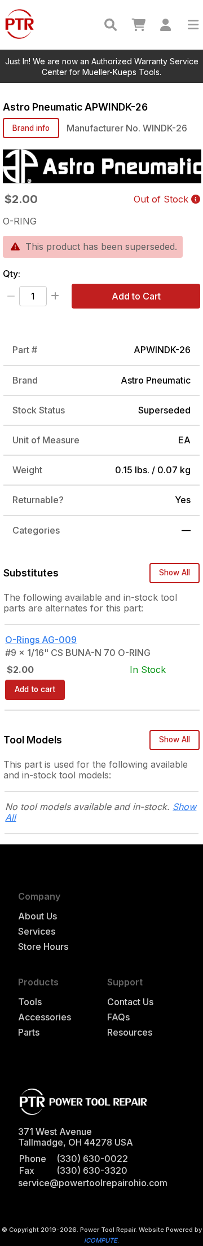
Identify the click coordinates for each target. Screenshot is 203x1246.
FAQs (118, 1017)
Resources (129, 1032)
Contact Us (130, 1002)
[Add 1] (55, 296)
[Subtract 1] (11, 296)
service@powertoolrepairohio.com (92, 1182)
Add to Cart (136, 296)
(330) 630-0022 (92, 1158)
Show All (174, 572)
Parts (28, 1032)
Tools (30, 1002)
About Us (37, 916)
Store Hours (43, 946)
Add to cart (35, 689)
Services (36, 931)
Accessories (44, 1017)
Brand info (31, 128)
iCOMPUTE (100, 1240)
